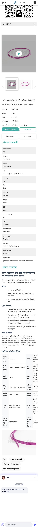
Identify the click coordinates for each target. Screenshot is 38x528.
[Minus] (35, 477)
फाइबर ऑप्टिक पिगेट (17, 459)
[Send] (35, 524)
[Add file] (2, 524)
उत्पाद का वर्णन (27, 136)
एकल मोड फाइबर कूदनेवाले (11, 469)
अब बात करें (28, 129)
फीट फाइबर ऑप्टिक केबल (11, 464)
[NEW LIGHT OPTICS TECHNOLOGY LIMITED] (20, 2)
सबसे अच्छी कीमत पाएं (10, 129)
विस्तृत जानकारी (10, 136)
